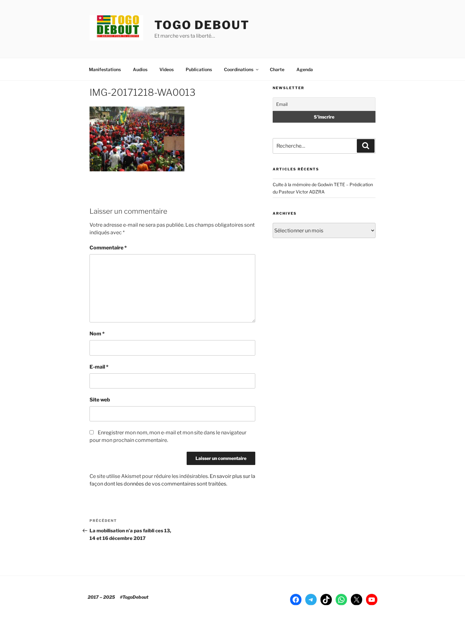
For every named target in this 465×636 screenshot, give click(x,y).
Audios (140, 69)
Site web (100, 400)
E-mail (99, 367)
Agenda (304, 69)
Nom (97, 334)
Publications (199, 69)
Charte (277, 69)
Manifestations (105, 69)
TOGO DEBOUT (202, 25)
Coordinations (238, 69)
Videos (166, 69)
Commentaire (108, 248)
